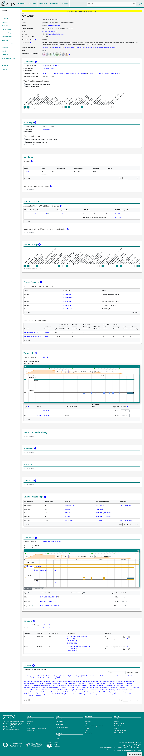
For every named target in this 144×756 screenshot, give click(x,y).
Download (129, 672)
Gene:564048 (56, 47)
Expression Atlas (57, 73)
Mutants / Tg (30, 723)
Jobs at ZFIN (118, 733)
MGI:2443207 (71, 651)
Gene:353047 (71, 649)
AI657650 (107, 513)
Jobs (86, 723)
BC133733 (99, 520)
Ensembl (46, 628)
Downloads (59, 719)
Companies (88, 733)
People (87, 728)
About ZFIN (117, 726)
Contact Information (120, 730)
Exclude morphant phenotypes (36, 142)
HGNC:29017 (71, 641)
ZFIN (45, 357)
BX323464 (99, 505)
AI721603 (99, 516)
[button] (28, 593)
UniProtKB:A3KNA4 (30, 332)
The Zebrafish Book (62, 727)
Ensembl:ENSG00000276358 (76, 637)
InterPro (47, 332)
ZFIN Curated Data (126, 505)
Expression (30, 721)
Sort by (136, 165)
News (86, 719)
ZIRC (57, 729)
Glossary (116, 721)
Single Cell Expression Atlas (98, 73)
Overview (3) (27, 588)
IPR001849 (66, 294)
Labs (86, 730)
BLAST (58, 736)
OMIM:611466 (71, 643)
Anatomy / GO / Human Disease (36, 728)
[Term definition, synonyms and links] (48, 214)
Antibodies (30, 726)
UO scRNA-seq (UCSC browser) (76, 73)
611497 (117, 214)
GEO (44, 73)
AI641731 (99, 513)
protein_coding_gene (49, 31)
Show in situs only (32, 86)
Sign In (140, 3)
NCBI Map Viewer (48, 541)
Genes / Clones (31, 719)
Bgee (52, 68)
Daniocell (113, 73)
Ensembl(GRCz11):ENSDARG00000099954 (101, 47)
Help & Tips (117, 719)
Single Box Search (119, 723)
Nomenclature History (54, 25)
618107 (117, 217)
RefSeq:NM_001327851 (47, 597)
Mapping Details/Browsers (55, 34)
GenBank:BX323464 (46, 601)
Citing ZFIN (117, 728)
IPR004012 (66, 298)
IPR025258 (66, 301)
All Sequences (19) (38, 588)
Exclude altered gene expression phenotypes (41, 139)
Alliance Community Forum (93, 726)
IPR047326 (66, 309)
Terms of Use (137, 744)
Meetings (88, 721)
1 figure (45, 65)
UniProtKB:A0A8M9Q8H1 (32, 336)
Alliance (44, 47)
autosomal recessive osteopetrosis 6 (35, 214)
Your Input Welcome (134, 754)
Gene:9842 (70, 639)
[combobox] (111, 4)
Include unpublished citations (36, 669)
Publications (30, 730)
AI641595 (99, 509)
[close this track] (27, 377)
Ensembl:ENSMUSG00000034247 (77, 647)
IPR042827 (66, 305)
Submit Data (59, 721)
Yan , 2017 (56, 65)
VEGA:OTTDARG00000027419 (74, 47)
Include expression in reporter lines (38, 84)
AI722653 (107, 516)
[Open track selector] (27, 372)
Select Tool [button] (125, 411)
